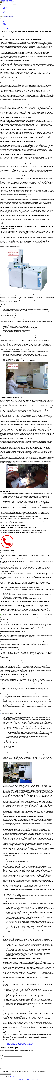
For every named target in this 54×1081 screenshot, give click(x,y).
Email (1, 1055)
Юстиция (5, 14)
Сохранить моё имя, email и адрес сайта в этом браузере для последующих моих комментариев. (24, 1071)
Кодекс (4, 9)
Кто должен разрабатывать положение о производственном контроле (22, 1042)
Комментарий (3, 1068)
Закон (4, 8)
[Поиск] (14, 4)
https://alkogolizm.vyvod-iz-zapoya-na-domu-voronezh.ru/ (27, 1079)
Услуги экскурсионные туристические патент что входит (19, 1043)
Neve (1, 1076)
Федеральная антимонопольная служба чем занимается (19, 1044)
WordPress (11, 1076)
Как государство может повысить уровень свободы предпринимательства (23, 1040)
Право (4, 11)
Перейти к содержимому (6, 0)
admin (7, 35)
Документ (5, 7)
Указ (4, 12)
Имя (1, 1053)
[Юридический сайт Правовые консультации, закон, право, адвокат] (7, 2)
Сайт (1, 1058)
